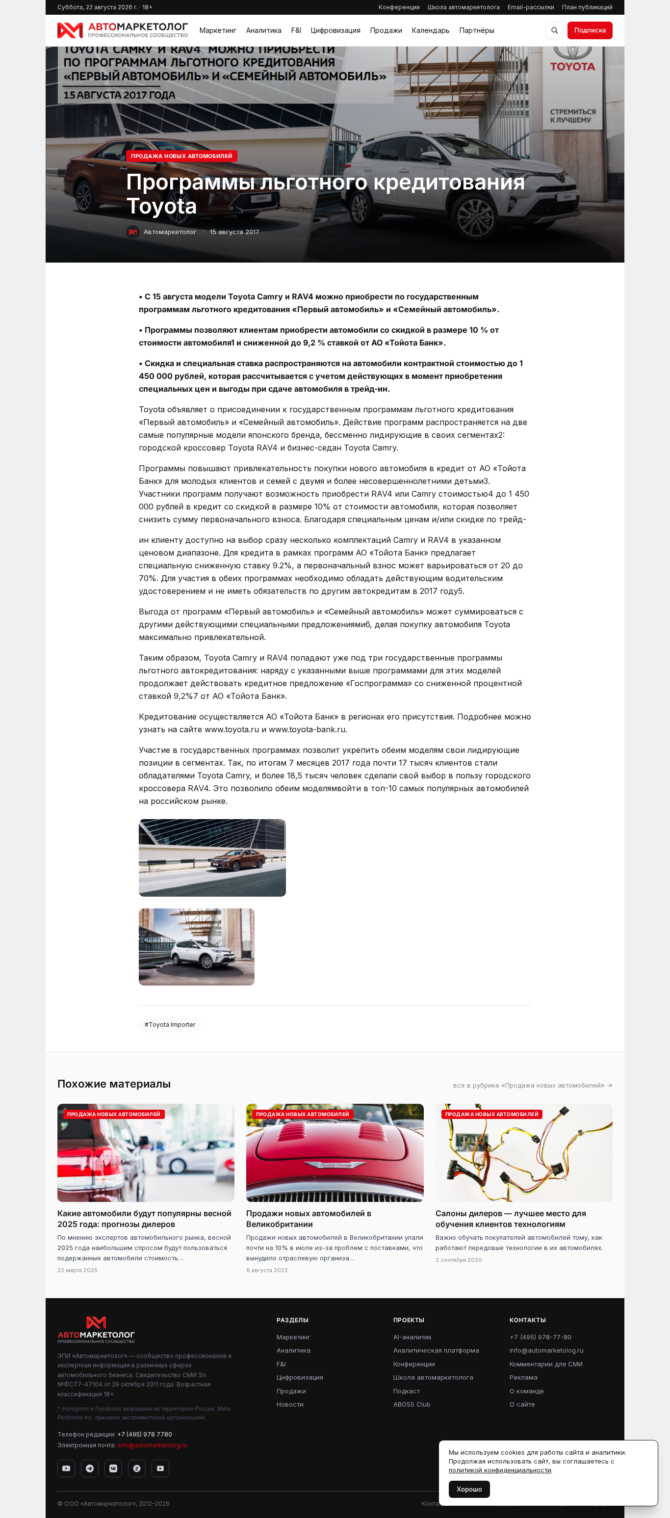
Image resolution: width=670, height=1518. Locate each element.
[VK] (113, 1468)
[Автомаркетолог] (122, 30)
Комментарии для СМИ (546, 1364)
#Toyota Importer (170, 1024)
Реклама (524, 1377)
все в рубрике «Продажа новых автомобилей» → (533, 1085)
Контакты (435, 1503)
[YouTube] (66, 1468)
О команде (527, 1391)
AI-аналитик (412, 1337)
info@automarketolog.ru (152, 1445)
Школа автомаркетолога (464, 7)
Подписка (590, 30)
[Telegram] (90, 1468)
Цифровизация (336, 30)
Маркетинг (218, 30)
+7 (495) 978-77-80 (540, 1337)
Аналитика (264, 30)
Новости (290, 1404)
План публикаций (587, 7)
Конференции (399, 7)
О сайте (522, 1404)
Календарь (431, 30)
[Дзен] (137, 1468)
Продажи (386, 30)
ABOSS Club (412, 1404)
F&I (296, 30)
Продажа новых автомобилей (181, 156)
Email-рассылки (531, 7)
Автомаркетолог (170, 232)
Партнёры (477, 30)
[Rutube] (160, 1468)
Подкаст (406, 1391)
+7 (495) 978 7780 (144, 1434)
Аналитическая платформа (436, 1350)
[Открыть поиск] (555, 30)
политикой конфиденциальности (500, 1470)
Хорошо (469, 1489)
